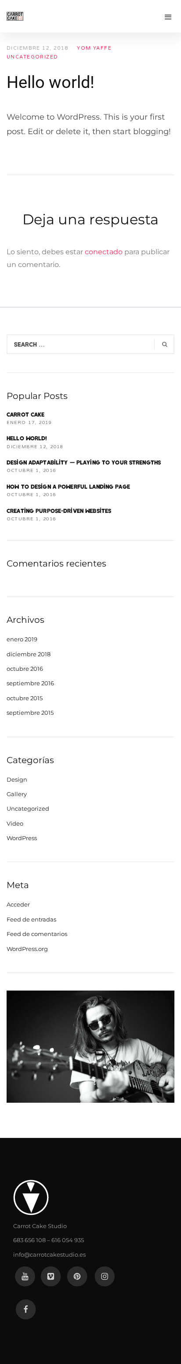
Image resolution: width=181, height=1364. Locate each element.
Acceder (18, 904)
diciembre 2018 (29, 654)
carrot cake (25, 414)
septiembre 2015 (30, 712)
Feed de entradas (31, 919)
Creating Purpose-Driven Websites (59, 510)
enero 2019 (22, 639)
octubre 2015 (25, 698)
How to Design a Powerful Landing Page (68, 486)
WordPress (22, 837)
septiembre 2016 (30, 683)
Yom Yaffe (94, 48)
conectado (104, 252)
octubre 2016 (25, 668)
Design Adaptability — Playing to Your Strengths (84, 462)
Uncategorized (32, 57)
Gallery (17, 793)
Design (17, 779)
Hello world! (27, 438)
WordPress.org (27, 948)
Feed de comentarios (37, 933)
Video (15, 823)
